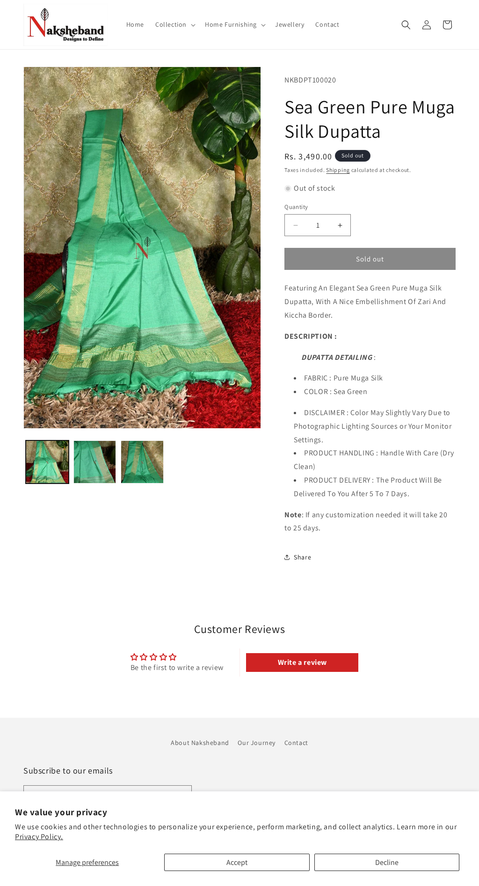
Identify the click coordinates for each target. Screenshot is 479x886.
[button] (174, 24)
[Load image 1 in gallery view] (47, 462)
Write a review (302, 662)
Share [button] (302, 557)
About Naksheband (200, 742)
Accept (236, 862)
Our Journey (257, 742)
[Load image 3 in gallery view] (142, 462)
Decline (387, 862)
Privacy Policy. (39, 836)
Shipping (338, 169)
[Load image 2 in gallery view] (94, 462)
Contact (296, 742)
